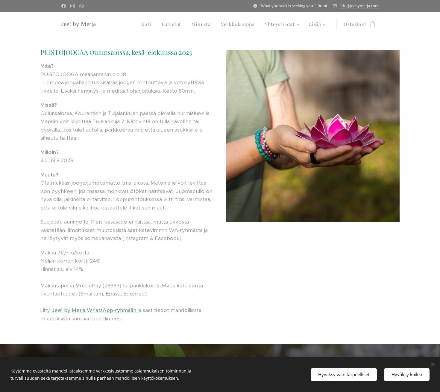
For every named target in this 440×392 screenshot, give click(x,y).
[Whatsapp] (81, 6)
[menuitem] (146, 24)
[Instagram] (72, 6)
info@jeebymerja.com (359, 5)
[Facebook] (63, 6)
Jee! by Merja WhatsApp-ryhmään (93, 310)
